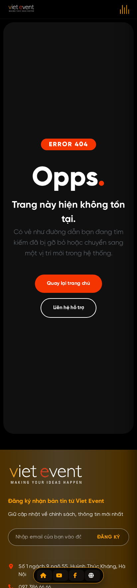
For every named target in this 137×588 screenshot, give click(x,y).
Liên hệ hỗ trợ (68, 307)
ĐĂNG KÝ (108, 536)
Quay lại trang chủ (68, 283)
